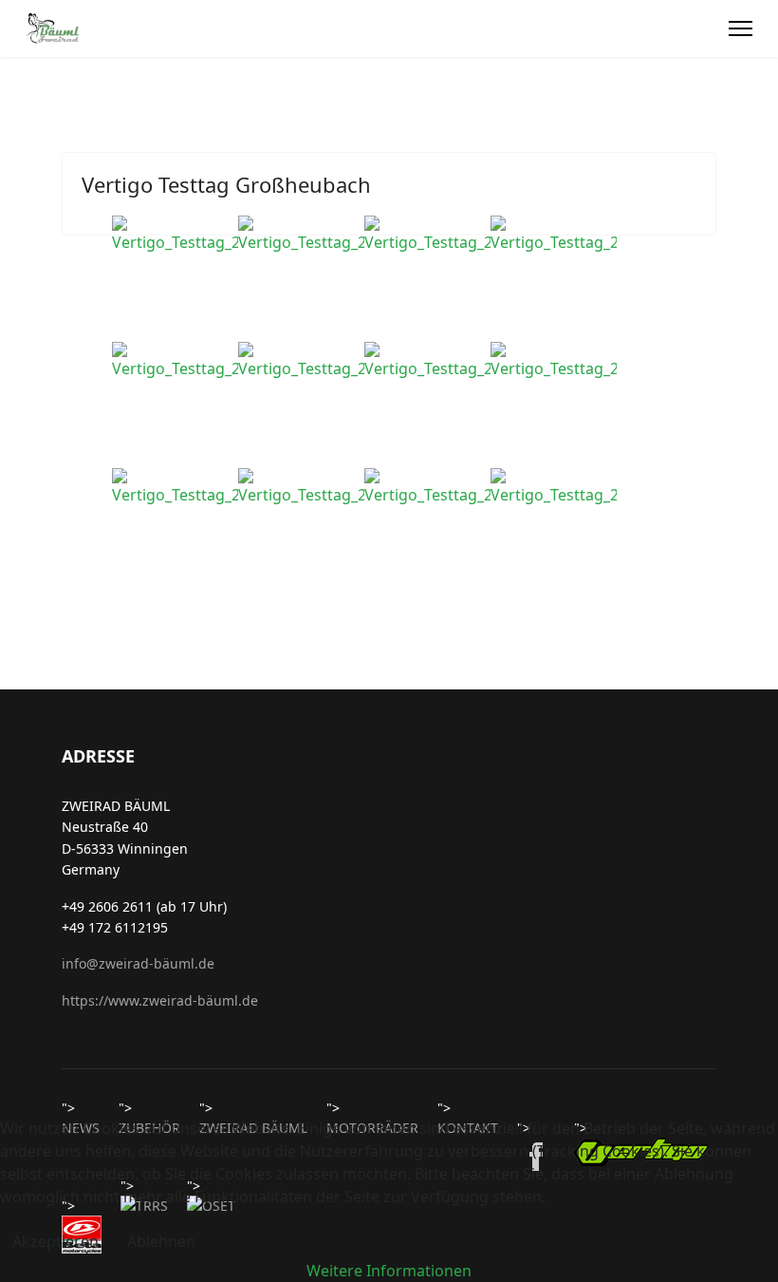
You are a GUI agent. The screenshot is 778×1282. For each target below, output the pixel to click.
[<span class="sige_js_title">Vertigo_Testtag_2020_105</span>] (301, 235)
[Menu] (740, 28)
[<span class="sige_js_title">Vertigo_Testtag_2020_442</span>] (427, 487)
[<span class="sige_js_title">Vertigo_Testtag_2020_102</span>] (175, 235)
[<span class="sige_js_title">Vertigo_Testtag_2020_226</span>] (554, 235)
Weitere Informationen (389, 1270)
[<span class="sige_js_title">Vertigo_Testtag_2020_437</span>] (301, 487)
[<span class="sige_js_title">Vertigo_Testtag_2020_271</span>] (427, 361)
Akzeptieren (55, 1241)
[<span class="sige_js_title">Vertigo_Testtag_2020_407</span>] (175, 487)
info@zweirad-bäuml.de (138, 963)
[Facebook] (704, 28)
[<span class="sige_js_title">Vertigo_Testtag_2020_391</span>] (554, 361)
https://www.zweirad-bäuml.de (160, 1000)
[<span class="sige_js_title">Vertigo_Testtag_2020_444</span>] (554, 487)
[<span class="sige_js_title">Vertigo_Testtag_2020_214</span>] (427, 235)
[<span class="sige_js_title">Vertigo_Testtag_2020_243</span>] (175, 361)
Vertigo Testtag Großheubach (226, 184)
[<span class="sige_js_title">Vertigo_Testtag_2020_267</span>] (301, 361)
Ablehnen (161, 1241)
